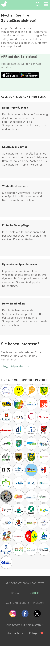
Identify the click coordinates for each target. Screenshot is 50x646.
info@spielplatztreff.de (15, 366)
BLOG (26, 583)
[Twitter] (37, 616)
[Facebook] (25, 616)
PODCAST (16, 583)
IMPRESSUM (37, 602)
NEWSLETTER (37, 583)
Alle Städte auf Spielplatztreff (25, 625)
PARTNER (34, 593)
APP (8, 583)
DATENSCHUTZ (21, 602)
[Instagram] (13, 616)
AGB (8, 602)
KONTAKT (16, 593)
